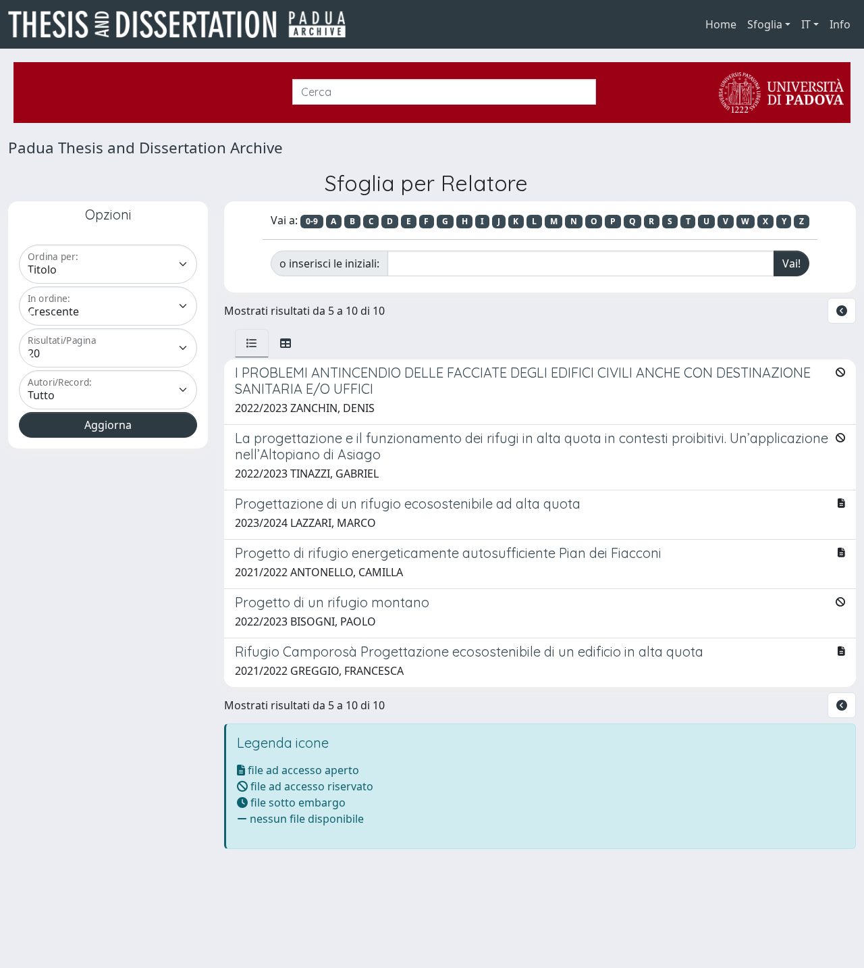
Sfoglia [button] (764, 24)
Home (720, 24)
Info (840, 24)
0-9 (312, 221)
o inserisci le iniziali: (329, 263)
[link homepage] (182, 24)
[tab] (252, 343)
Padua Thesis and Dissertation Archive (145, 147)
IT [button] (806, 24)
